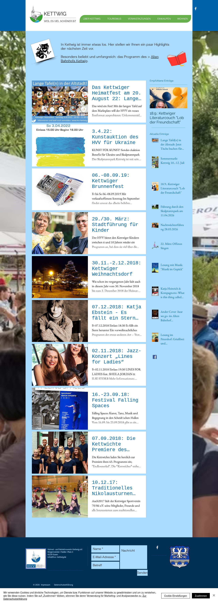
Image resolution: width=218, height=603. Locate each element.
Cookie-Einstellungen (175, 595)
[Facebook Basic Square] (155, 357)
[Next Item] (181, 97)
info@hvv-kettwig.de (57, 557)
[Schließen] (214, 595)
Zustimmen (201, 595)
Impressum (45, 584)
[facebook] (195, 8)
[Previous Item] (155, 97)
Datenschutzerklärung (63, 584)
